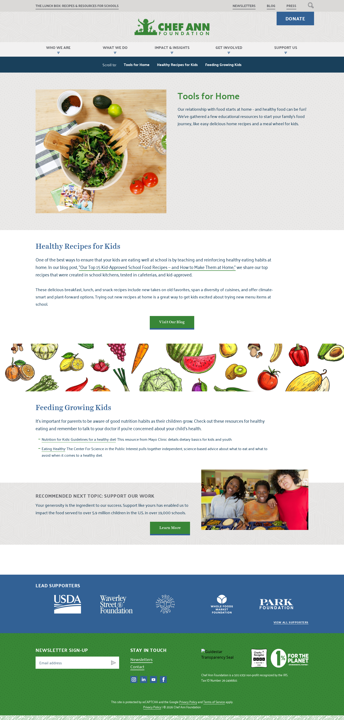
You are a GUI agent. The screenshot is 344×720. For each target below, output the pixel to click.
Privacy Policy (188, 702)
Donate (295, 18)
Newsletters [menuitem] (244, 6)
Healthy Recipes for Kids (177, 64)
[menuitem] (310, 5)
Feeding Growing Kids (223, 64)
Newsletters (141, 659)
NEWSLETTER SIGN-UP (62, 650)
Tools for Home (137, 64)
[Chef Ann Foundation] (224, 658)
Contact (137, 666)
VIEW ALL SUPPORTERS (291, 622)
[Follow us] (133, 679)
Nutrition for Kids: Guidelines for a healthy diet (79, 439)
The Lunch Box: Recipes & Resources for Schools (77, 6)
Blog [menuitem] (271, 6)
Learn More (170, 528)
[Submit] (113, 663)
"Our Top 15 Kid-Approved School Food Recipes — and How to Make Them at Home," (157, 267)
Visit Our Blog (172, 322)
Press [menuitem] (291, 6)
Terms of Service (214, 702)
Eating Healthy (53, 448)
